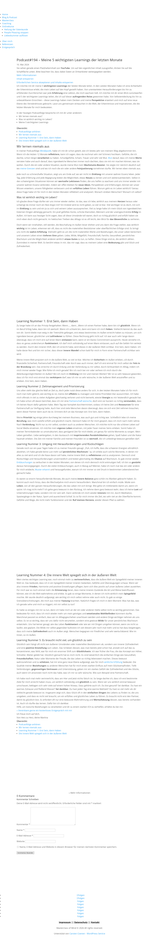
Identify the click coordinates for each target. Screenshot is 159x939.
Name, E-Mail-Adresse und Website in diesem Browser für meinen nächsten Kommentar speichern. (68, 846)
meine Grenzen (27, 168)
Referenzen (7, 44)
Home (5, 14)
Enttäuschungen (24, 462)
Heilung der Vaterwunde (16, 29)
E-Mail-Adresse (25, 835)
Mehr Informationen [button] (26, 75)
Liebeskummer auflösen (16, 35)
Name (20, 830)
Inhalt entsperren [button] (25, 78)
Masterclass (8, 20)
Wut (110, 157)
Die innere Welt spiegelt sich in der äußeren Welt (43, 140)
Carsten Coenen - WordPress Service (87, 933)
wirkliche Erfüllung (113, 662)
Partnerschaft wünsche (80, 401)
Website (21, 841)
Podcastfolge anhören (29, 131)
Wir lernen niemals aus (30, 134)
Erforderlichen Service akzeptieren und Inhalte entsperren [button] (45, 82)
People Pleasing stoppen (16, 32)
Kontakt (95, 922)
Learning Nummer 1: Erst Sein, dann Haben (40, 137)
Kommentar (23, 824)
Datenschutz (81, 922)
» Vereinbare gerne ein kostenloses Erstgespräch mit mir (44, 710)
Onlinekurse (8, 26)
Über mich (7, 41)
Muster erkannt (42, 469)
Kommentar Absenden (25, 853)
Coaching (6, 23)
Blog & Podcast (9, 17)
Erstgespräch (8, 47)
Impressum (65, 922)
